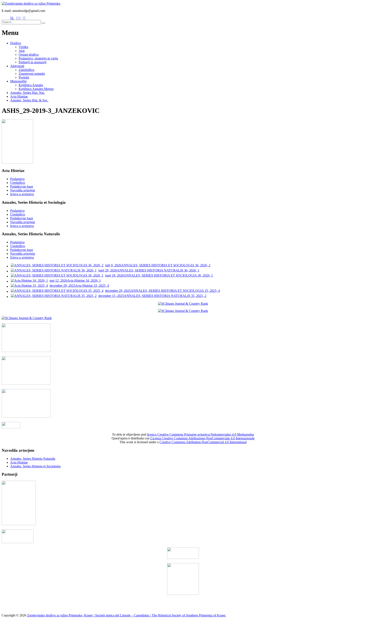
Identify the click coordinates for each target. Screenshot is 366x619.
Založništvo (26, 70)
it (24, 18)
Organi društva (29, 54)
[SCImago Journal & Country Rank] (183, 303)
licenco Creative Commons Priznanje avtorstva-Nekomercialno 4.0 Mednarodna (200, 434)
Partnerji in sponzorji (32, 62)
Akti (22, 51)
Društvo (15, 43)
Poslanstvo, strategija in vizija (38, 58)
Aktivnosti (17, 66)
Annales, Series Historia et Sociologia (35, 466)
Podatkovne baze (21, 186)
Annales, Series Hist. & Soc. (29, 100)
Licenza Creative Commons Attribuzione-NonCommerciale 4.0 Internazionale (202, 438)
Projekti (24, 77)
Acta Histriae (19, 96)
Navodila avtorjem (22, 190)
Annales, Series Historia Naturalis (32, 458)
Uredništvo (17, 182)
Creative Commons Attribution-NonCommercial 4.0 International (203, 442)
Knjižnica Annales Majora (36, 89)
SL (12, 18)
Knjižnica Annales (31, 85)
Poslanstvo (17, 179)
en (18, 18)
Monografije (18, 81)
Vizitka (23, 47)
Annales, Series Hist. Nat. (27, 92)
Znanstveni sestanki (32, 73)
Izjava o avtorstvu (22, 194)
